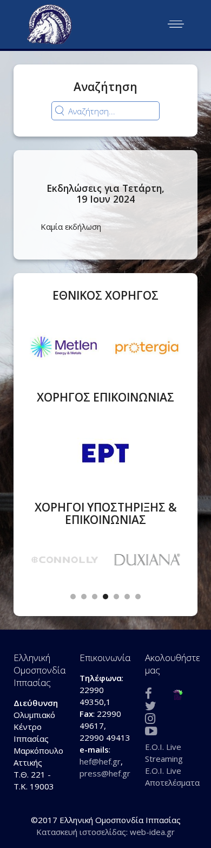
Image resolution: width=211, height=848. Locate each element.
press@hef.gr (105, 773)
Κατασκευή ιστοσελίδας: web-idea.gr (105, 831)
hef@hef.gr (100, 761)
